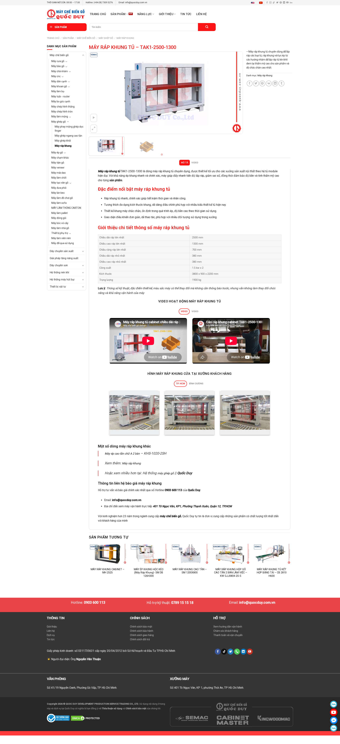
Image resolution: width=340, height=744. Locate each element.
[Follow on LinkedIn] (284, 2)
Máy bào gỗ (57, 66)
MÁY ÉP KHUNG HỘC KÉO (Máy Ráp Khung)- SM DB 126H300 (148, 572)
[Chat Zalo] (333, 704)
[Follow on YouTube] (287, 2)
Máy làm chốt (58, 177)
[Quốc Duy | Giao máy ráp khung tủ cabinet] (245, 412)
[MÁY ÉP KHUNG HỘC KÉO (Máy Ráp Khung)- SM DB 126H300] (148, 554)
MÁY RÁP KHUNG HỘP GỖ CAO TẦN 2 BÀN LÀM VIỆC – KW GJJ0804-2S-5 (230, 572)
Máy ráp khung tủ (109, 171)
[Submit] (207, 27)
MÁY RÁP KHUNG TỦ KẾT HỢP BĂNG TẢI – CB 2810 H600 (272, 572)
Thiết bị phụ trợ (59, 233)
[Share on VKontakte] (269, 83)
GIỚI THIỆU (166, 14)
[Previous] (96, 92)
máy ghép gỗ (165, 473)
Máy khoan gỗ (59, 86)
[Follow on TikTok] (274, 2)
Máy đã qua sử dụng (62, 243)
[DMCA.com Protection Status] (85, 718)
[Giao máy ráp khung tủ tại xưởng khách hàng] (190, 412)
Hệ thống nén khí (59, 272)
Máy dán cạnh (59, 81)
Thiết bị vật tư (58, 286)
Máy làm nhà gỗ (60, 228)
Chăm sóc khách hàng (225, 630)
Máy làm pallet (59, 213)
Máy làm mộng (59, 116)
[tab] (184, 162)
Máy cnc (56, 76)
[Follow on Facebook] (267, 2)
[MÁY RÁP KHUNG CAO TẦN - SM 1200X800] (189, 554)
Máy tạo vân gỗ (59, 182)
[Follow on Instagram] (270, 2)
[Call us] (237, 652)
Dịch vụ (51, 635)
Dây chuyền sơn (59, 265)
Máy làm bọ (57, 91)
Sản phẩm (118, 14)
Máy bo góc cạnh (60, 101)
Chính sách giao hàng (142, 635)
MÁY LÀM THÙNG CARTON (66, 207)
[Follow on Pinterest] (281, 2)
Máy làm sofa (59, 202)
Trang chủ (98, 14)
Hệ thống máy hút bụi (62, 279)
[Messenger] (333, 720)
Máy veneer (57, 167)
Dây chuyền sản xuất (61, 251)
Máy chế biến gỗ (86, 38)
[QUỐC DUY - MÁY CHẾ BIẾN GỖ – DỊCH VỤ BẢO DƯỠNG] (65, 14)
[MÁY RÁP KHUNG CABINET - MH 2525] (107, 554)
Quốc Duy (194, 490)
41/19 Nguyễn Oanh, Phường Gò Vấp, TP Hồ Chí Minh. (84, 687)
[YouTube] (333, 712)
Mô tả (184, 162)
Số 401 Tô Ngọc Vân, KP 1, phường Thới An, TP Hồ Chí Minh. (207, 687)
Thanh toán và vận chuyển (228, 635)
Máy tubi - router (60, 96)
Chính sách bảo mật (141, 626)
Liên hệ (201, 14)
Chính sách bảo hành (141, 630)
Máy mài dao (58, 172)
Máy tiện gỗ (57, 162)
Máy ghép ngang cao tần (68, 135)
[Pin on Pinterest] (262, 83)
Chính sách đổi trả (140, 639)
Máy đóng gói (58, 218)
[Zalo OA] (333, 728)
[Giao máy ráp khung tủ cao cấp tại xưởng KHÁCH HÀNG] (134, 412)
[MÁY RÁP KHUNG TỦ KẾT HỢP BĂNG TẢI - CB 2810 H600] (271, 554)
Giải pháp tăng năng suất (64, 258)
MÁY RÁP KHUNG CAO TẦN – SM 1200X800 (190, 571)
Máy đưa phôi (58, 187)
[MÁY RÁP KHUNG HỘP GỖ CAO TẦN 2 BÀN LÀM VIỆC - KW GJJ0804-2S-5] (230, 554)
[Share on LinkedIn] (275, 83)
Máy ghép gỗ (106, 38)
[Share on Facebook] (250, 83)
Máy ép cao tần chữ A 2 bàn (122, 453)
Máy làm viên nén (61, 238)
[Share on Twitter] (256, 83)
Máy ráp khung (125, 38)
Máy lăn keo (58, 192)
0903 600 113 (173, 490)
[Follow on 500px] (291, 2)
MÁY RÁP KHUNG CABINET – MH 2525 (107, 571)
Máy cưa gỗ (57, 61)
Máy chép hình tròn (62, 111)
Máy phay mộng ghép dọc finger (69, 128)
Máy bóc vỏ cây (59, 223)
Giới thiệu (52, 626)
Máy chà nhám (59, 71)
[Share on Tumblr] (281, 83)
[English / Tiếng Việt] (257, 2)
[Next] (235, 92)
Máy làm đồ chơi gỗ (62, 198)
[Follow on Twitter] (277, 2)
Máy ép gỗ (57, 152)
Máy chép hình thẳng (63, 106)
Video (194, 162)
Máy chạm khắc (60, 157)
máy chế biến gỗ (170, 516)
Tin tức (185, 14)
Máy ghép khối (63, 140)
